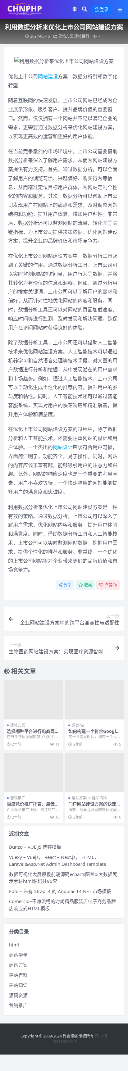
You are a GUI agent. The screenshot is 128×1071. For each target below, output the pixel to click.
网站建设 (48, 76)
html (14, 945)
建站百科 (81, 36)
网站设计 (63, 447)
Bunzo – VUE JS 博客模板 (35, 847)
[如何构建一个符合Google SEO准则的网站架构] (94, 699)
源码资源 (18, 995)
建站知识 (18, 985)
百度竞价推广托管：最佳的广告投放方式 (33, 806)
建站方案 (65, 36)
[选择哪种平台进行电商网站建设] (33, 699)
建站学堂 (18, 955)
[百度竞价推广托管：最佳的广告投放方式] (33, 772)
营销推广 (79, 725)
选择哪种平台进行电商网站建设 (33, 733)
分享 (67, 585)
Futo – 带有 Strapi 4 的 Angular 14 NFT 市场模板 (60, 891)
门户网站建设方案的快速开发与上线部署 (94, 806)
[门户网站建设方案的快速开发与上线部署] (94, 772)
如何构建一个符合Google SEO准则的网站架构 (93, 733)
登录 (104, 9)
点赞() (110, 585)
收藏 (88, 585)
